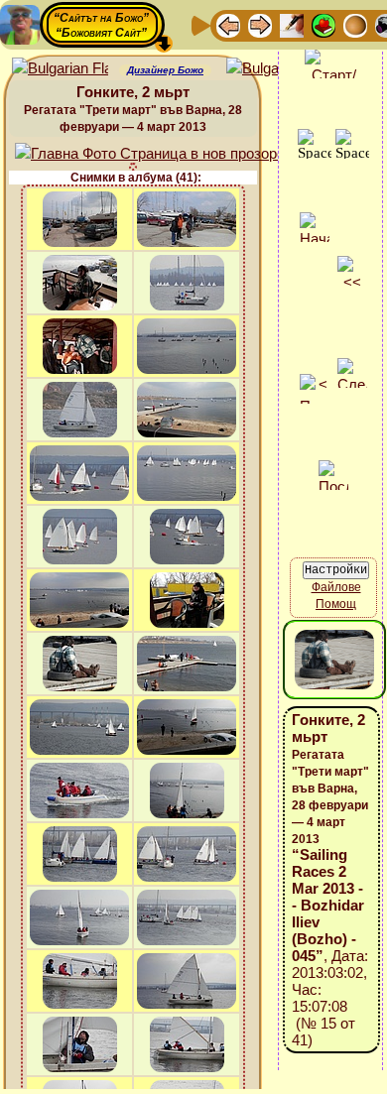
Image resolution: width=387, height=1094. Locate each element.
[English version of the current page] (60, 69)
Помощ (336, 604)
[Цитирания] (323, 24)
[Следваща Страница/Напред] (260, 24)
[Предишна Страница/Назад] (228, 24)
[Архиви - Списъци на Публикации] (292, 24)
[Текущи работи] (355, 24)
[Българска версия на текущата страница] (274, 69)
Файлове (336, 587)
